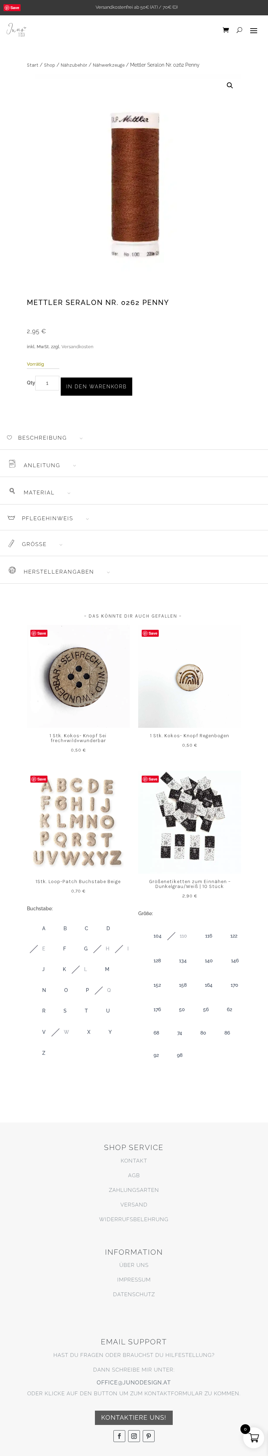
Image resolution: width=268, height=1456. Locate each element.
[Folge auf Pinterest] (149, 1436)
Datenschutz (134, 1294)
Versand (134, 1205)
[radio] (36, 929)
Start (32, 65)
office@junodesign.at (134, 1382)
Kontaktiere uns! (133, 1417)
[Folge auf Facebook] (119, 1436)
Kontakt (134, 1161)
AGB (134, 1175)
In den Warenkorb (96, 386)
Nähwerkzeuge (109, 65)
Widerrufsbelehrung (134, 1219)
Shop (49, 65)
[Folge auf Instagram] (134, 1436)
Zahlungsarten (134, 1190)
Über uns (134, 1265)
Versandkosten (77, 346)
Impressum (134, 1280)
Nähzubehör (74, 65)
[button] (230, 85)
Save (14, 7)
